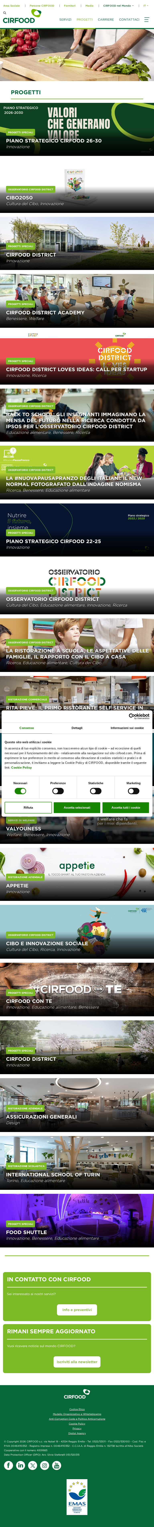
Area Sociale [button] (11, 5)
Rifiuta (28, 807)
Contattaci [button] (129, 19)
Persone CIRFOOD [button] (42, 5)
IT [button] (144, 5)
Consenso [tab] (26, 728)
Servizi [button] (65, 19)
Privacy (77, 1428)
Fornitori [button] (70, 5)
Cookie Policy (21, 767)
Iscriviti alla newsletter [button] (77, 1362)
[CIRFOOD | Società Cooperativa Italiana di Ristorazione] (22, 16)
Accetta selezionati (77, 807)
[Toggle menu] (146, 23)
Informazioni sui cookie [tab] (127, 728)
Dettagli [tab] (77, 728)
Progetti (85, 19)
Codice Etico (77, 1409)
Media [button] (89, 5)
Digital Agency (77, 1433)
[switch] (58, 791)
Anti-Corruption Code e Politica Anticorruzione (77, 1418)
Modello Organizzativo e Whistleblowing (77, 1414)
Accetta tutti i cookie (125, 807)
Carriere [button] (106, 19)
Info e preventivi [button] (77, 1309)
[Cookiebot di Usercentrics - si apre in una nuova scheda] (131, 716)
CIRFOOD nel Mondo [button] (117, 5)
